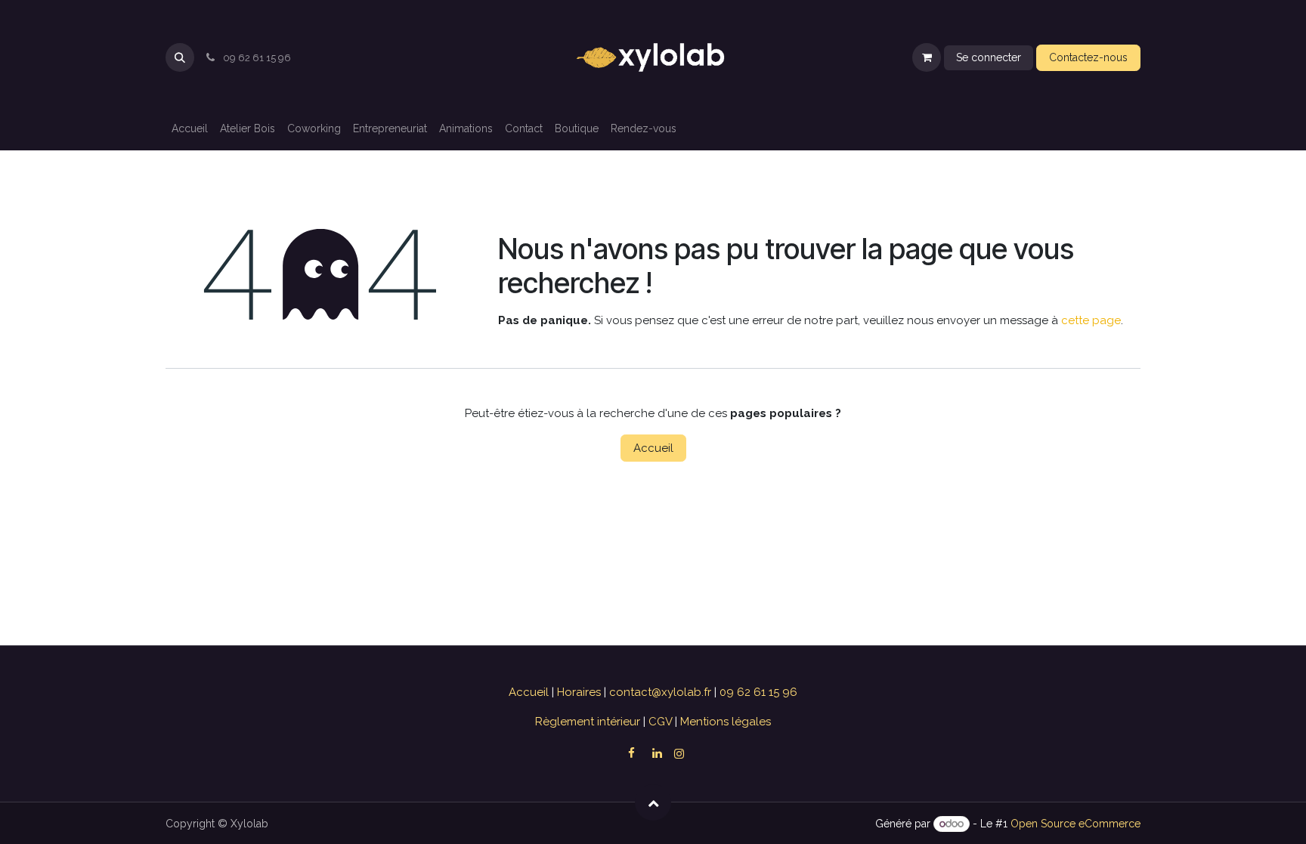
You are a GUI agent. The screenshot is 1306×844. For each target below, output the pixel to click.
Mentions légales (724, 721)
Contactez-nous (1088, 57)
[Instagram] (679, 753)
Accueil (653, 448)
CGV (660, 721)
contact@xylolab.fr (661, 692)
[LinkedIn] (656, 753)
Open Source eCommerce (1075, 824)
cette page (1091, 320)
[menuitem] (190, 129)
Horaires (580, 692)
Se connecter (988, 57)
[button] (180, 57)
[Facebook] (631, 753)
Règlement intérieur (589, 721)
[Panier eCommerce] (926, 57)
